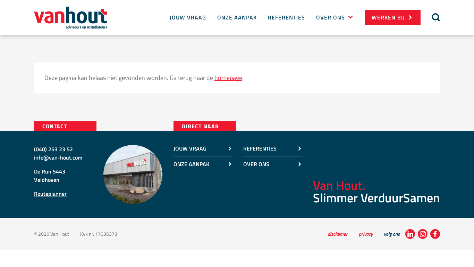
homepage (228, 77)
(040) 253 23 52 (53, 149)
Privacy (366, 233)
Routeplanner (50, 193)
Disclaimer (338, 233)
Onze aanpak (237, 17)
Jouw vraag (188, 17)
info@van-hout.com (58, 157)
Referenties (286, 17)
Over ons (330, 17)
